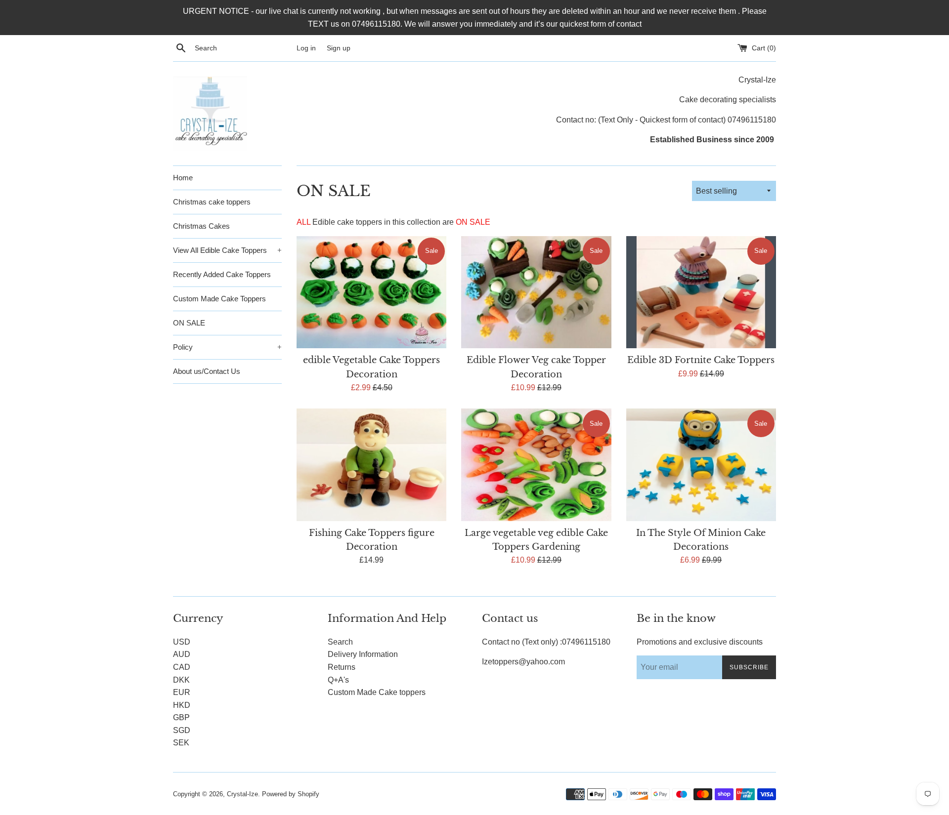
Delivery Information (363, 654)
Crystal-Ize (242, 794)
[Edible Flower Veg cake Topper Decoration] (536, 292)
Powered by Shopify (290, 794)
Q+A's (338, 680)
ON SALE (189, 323)
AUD (181, 654)
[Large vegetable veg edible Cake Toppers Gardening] (536, 464)
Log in (306, 48)
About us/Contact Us (206, 371)
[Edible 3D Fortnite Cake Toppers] (701, 292)
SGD (181, 730)
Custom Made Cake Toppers (219, 298)
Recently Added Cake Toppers (222, 274)
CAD (181, 667)
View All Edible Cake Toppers (227, 250)
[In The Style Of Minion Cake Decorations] (701, 464)
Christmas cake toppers (212, 202)
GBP (181, 717)
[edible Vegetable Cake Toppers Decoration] (371, 292)
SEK (181, 742)
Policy (227, 347)
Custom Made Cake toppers (377, 692)
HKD (181, 705)
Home (183, 177)
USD (181, 642)
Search (340, 642)
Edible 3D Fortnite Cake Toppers (701, 360)
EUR (181, 692)
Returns (341, 667)
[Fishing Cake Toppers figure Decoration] (371, 464)
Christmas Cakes (201, 226)
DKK (181, 680)
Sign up (338, 48)
